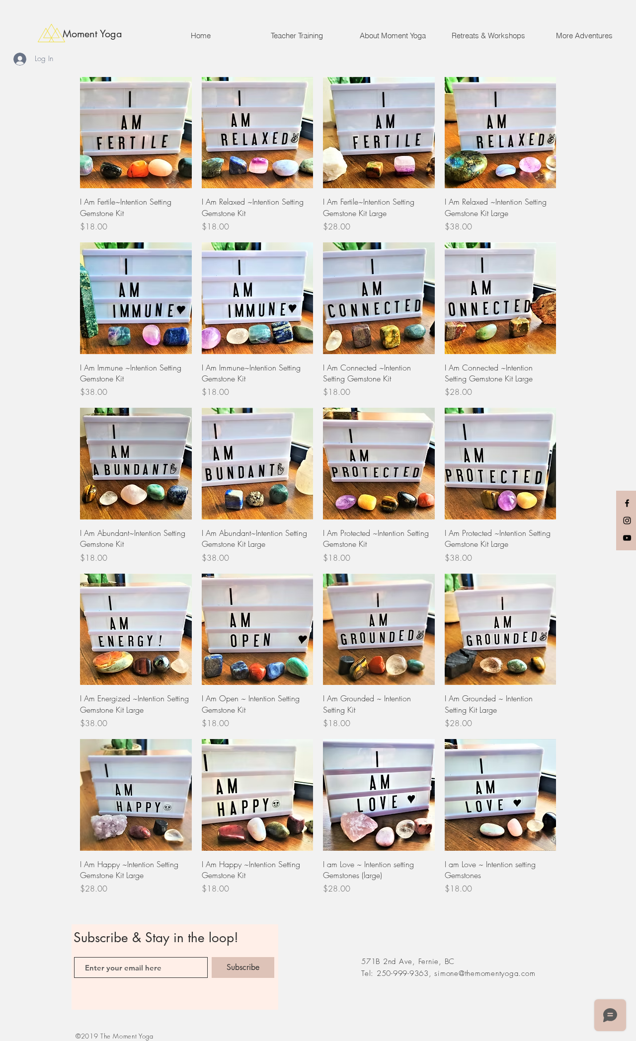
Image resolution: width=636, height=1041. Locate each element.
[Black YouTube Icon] (627, 538)
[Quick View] (136, 133)
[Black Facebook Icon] (627, 503)
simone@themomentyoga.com (484, 973)
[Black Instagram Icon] (627, 520)
